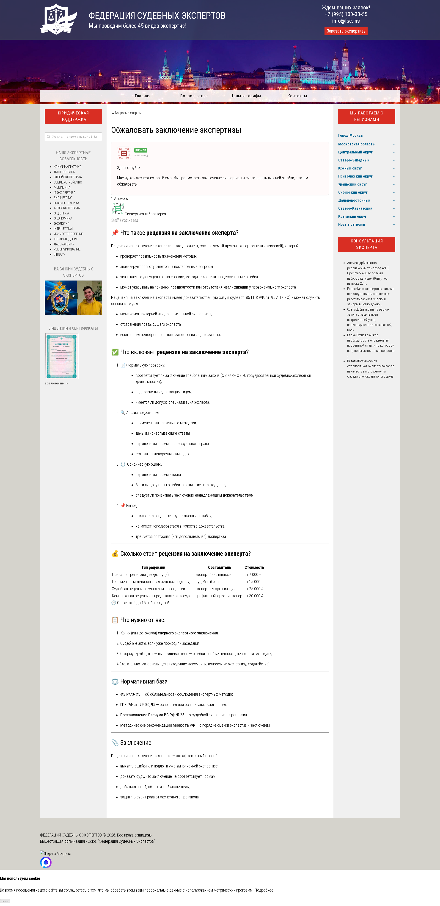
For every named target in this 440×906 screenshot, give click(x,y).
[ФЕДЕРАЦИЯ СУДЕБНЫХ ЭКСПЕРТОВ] (58, 33)
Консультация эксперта (367, 244)
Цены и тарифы (245, 95)
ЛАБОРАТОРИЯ (64, 244)
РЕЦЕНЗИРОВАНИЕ (67, 249)
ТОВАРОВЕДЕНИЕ (66, 239)
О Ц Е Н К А (61, 213)
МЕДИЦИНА (62, 187)
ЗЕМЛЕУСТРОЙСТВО (68, 182)
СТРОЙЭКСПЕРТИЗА (68, 177)
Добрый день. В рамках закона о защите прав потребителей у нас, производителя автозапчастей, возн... (369, 319)
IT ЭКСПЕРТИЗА (64, 193)
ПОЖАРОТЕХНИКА (66, 203)
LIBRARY (59, 255)
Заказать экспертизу (346, 31)
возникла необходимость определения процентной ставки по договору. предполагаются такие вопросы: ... (371, 345)
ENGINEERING (63, 198)
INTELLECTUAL (64, 229)
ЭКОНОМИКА (63, 218)
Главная (143, 95)
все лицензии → (57, 383)
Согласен (5, 901)
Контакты (297, 95)
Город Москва (350, 135)
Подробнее (263, 890)
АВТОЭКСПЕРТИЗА (67, 208)
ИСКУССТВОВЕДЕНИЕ (68, 234)
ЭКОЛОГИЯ (61, 224)
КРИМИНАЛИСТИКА (67, 167)
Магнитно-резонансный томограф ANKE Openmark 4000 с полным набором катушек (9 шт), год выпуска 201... (368, 273)
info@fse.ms (346, 21)
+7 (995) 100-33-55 (346, 14)
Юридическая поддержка (73, 116)
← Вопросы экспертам (126, 113)
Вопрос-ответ (194, 95)
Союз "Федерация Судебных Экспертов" (121, 841)
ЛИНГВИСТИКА (64, 172)
